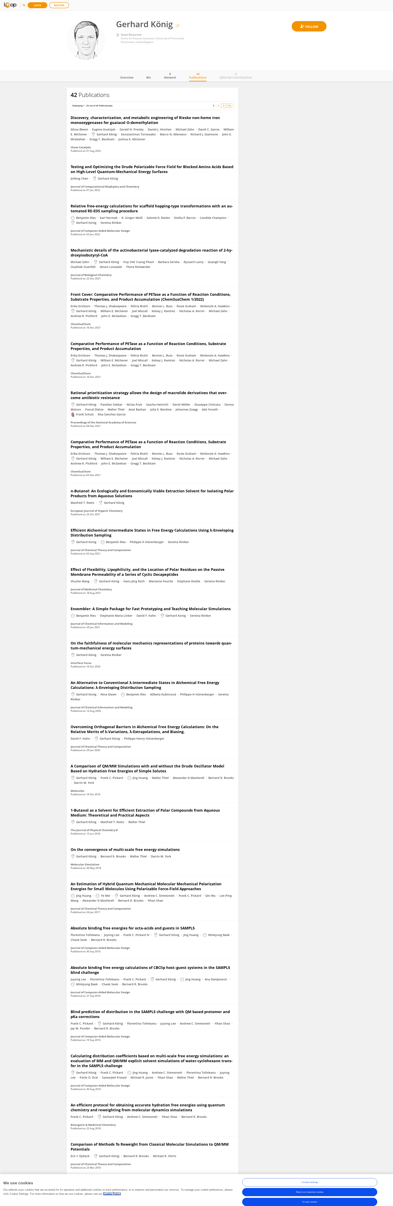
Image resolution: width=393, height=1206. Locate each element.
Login (37, 5)
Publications (198, 75)
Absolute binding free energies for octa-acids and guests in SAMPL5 (133, 928)
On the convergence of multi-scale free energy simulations (125, 849)
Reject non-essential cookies (310, 1192)
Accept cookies (309, 1202)
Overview (126, 77)
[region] (196, 1190)
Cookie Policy (112, 1193)
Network (170, 75)
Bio (148, 77)
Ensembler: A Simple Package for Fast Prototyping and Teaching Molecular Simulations (151, 608)
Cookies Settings (310, 1182)
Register (59, 5)
